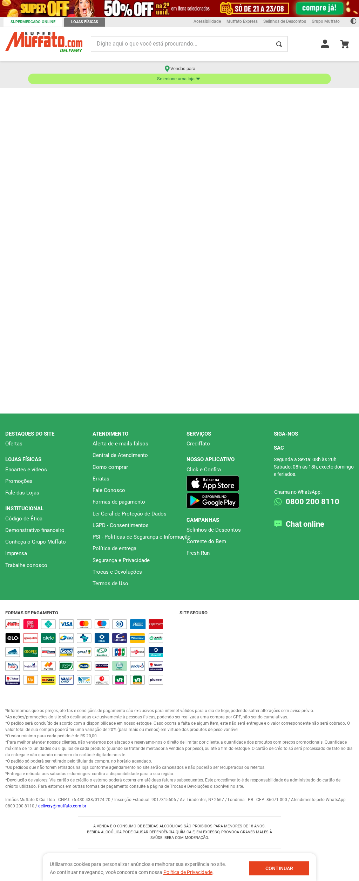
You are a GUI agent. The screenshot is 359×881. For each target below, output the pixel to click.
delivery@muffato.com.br (62, 806)
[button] (176, 310)
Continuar (279, 868)
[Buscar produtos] (344, 83)
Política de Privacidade (187, 872)
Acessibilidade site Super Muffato (179, 696)
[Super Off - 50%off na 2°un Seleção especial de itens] (179, 10)
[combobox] (179, 83)
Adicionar (63, 302)
